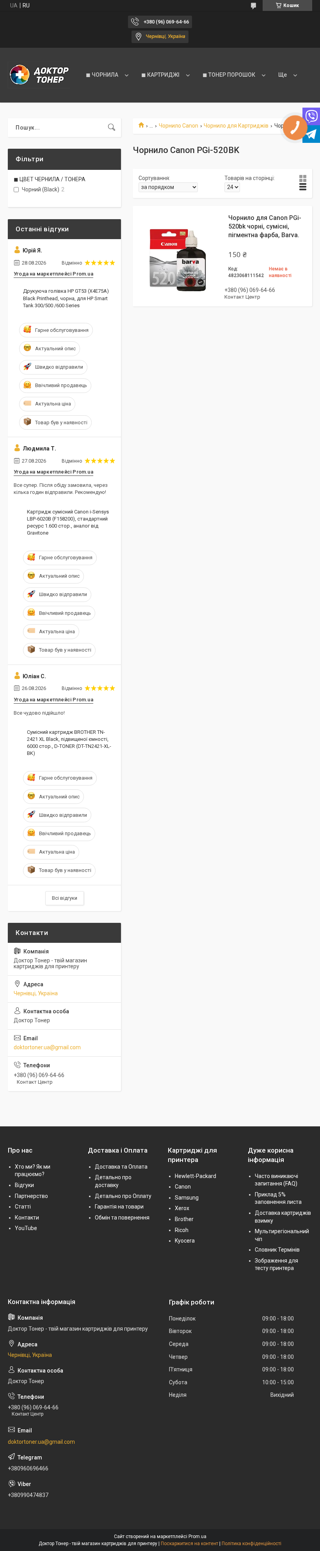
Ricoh (181, 1230)
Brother (184, 1219)
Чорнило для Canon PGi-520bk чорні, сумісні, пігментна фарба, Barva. (264, 226)
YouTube (26, 1228)
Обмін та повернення (122, 1217)
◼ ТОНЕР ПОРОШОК (229, 75)
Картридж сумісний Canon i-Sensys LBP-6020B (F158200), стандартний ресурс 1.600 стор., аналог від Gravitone (68, 522)
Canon (183, 1187)
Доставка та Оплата (121, 1167)
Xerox (182, 1208)
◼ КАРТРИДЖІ (160, 75)
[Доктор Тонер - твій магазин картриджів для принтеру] (39, 75)
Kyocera (185, 1241)
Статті (23, 1206)
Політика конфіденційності (251, 1543)
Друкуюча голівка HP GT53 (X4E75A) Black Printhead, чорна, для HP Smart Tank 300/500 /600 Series (66, 298)
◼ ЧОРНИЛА (102, 75)
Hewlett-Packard (195, 1176)
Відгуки (24, 1185)
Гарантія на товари (119, 1206)
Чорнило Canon (178, 125)
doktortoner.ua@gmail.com (47, 1047)
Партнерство (31, 1196)
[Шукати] (111, 127)
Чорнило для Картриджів (236, 125)
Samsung (187, 1197)
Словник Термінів (277, 1250)
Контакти (27, 1217)
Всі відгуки (64, 898)
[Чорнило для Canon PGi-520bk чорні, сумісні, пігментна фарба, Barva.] (176, 256)
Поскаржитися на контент (189, 1543)
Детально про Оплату (123, 1196)
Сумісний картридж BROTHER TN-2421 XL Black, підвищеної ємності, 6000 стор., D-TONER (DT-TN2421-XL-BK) (69, 743)
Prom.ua (197, 1536)
